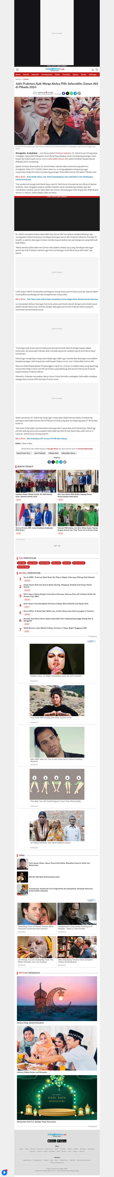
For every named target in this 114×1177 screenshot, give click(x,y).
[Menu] (17, 69)
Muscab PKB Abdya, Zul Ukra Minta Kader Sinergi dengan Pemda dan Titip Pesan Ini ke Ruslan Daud (78, 529)
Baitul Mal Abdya (23, 567)
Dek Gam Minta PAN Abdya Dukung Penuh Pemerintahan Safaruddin (75, 496)
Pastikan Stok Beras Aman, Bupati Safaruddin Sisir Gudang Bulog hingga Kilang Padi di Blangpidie (58, 620)
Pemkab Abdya (44, 563)
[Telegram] (75, 93)
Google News (52, 449)
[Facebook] (63, 93)
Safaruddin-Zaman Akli (58, 158)
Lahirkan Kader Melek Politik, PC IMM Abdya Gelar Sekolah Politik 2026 (34, 496)
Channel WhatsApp (85, 449)
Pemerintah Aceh (78, 563)
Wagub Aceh (56, 563)
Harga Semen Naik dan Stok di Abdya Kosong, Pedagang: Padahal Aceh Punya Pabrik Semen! (58, 586)
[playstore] (61, 1142)
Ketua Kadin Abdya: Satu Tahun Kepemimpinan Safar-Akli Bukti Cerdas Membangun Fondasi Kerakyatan (54, 178)
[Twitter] (67, 93)
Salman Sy (42, 92)
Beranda (18, 79)
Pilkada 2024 (53, 453)
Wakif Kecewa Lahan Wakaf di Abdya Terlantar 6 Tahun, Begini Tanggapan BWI (55, 628)
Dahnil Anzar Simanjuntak (24, 453)
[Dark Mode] (93, 69)
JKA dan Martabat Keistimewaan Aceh (44, 877)
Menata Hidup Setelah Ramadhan (30, 1023)
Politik (25, 79)
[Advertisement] (57, 33)
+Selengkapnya (92, 636)
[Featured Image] (57, 121)
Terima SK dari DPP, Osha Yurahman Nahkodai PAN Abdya (34, 529)
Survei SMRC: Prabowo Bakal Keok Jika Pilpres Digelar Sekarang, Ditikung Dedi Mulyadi (59, 577)
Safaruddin (21, 563)
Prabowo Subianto (63, 153)
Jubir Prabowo (40, 453)
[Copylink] (79, 93)
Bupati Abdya (32, 563)
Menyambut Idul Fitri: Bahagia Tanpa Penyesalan (36, 1122)
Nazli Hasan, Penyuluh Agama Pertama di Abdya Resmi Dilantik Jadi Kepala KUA (56, 604)
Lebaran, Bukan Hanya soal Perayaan (32, 1072)
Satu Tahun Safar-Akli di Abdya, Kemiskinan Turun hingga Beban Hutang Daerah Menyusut (62, 299)
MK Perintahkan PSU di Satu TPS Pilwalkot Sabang (47, 439)
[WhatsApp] (71, 93)
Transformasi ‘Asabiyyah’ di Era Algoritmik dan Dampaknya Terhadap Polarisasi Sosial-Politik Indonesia (61, 890)
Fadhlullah (66, 563)
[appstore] (52, 1142)
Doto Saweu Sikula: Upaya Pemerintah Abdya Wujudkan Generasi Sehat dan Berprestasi (59, 864)
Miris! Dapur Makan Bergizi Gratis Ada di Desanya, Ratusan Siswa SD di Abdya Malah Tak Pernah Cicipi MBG (60, 595)
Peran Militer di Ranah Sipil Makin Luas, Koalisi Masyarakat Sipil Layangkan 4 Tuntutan (59, 611)
